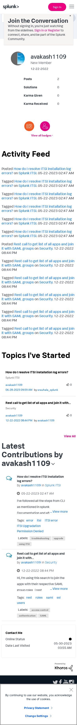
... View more (59, 511)
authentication (27, 615)
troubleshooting (40, 538)
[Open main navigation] (71, 6)
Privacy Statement (36, 707)
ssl (59, 597)
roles (39, 597)
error (29, 520)
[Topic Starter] (29, 126)
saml (49, 597)
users (21, 603)
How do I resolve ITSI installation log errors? (37, 372)
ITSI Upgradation (29, 526)
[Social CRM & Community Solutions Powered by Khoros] (64, 667)
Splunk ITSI (28, 173)
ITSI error (51, 520)
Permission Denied (30, 531)
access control (40, 609)
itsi (39, 520)
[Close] (71, 690)
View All (70, 436)
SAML (43, 615)
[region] (38, 704)
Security (46, 248)
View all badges (41, 135)
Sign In (57, 7)
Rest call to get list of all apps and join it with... (38, 403)
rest (29, 597)
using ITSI (24, 543)
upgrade (58, 538)
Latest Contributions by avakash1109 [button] (32, 454)
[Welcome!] (45, 126)
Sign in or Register (47, 30)
